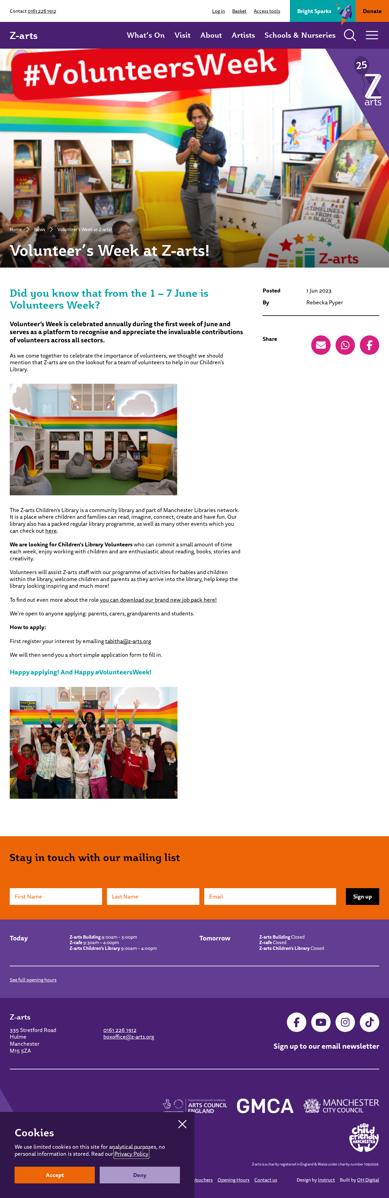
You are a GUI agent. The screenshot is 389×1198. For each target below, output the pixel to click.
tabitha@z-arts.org (128, 641)
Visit (182, 35)
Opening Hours (234, 1180)
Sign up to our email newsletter (326, 1046)
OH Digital (368, 1180)
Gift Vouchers (198, 1180)
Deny (139, 1175)
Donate (372, 11)
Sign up (362, 896)
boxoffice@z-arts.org (128, 1036)
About (211, 35)
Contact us (265, 1180)
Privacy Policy (131, 1153)
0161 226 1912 (42, 11)
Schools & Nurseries (300, 35)
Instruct (326, 1180)
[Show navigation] (372, 35)
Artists (243, 35)
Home (16, 229)
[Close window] (182, 1124)
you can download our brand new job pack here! (158, 599)
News (39, 229)
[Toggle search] (350, 35)
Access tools (267, 11)
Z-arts (24, 35)
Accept (55, 1175)
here (51, 530)
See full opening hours (33, 980)
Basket (239, 11)
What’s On (146, 35)
